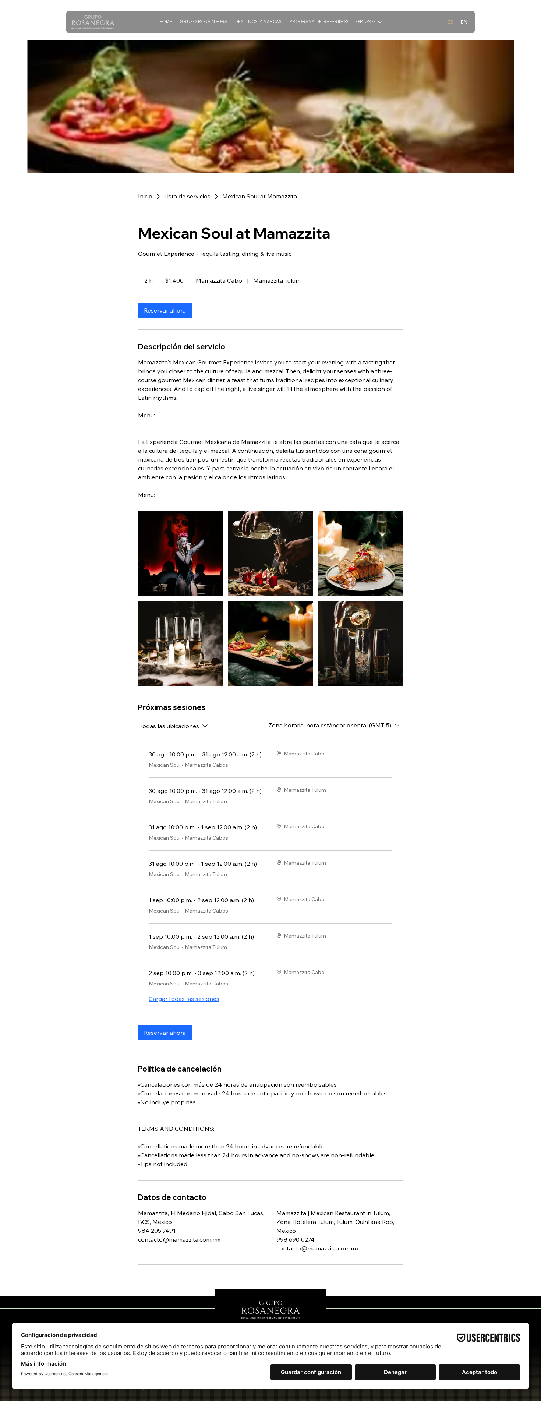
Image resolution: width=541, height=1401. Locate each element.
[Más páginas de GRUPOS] (380, 22)
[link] (165, 310)
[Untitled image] (180, 553)
